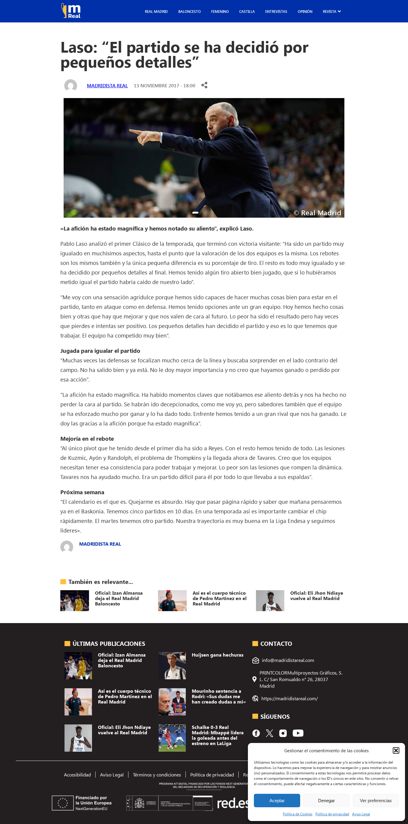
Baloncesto (189, 11)
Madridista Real (107, 85)
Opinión (305, 11)
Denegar (326, 800)
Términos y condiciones (157, 774)
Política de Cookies (297, 813)
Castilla (247, 11)
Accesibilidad (77, 774)
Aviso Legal (361, 813)
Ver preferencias (376, 800)
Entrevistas (276, 11)
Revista (329, 11)
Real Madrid (156, 11)
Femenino (220, 11)
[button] (396, 750)
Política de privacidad (332, 813)
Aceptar (277, 800)
